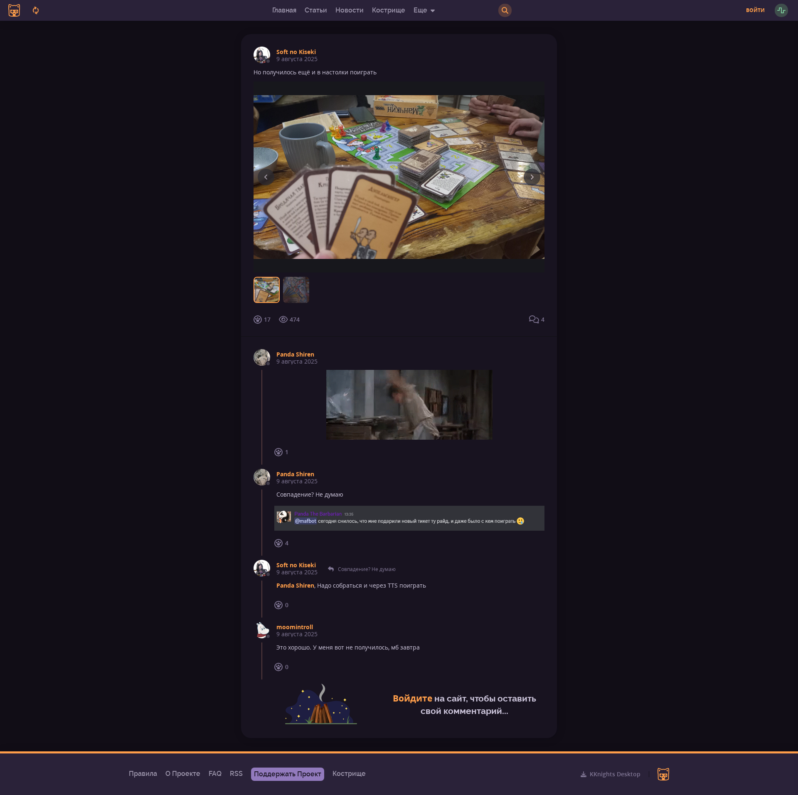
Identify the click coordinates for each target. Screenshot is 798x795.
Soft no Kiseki (296, 52)
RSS (236, 774)
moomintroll (294, 627)
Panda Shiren (295, 354)
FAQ (215, 774)
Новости (349, 10)
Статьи (316, 10)
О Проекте (182, 774)
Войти (755, 10)
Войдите (412, 698)
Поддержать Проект (287, 774)
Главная (284, 10)
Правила (143, 774)
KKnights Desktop (615, 774)
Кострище (388, 10)
